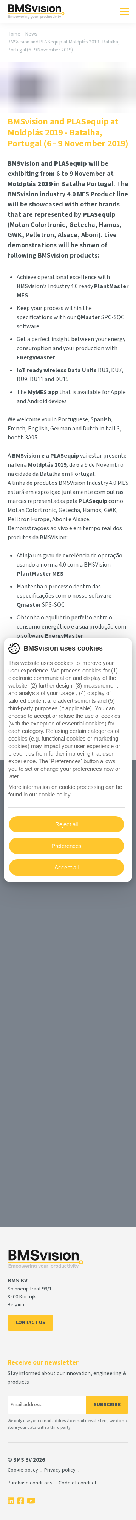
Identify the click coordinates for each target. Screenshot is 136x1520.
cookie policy (54, 794)
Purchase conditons (30, 1483)
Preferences (66, 846)
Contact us (30, 1322)
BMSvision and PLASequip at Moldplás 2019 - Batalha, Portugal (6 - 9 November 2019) (63, 46)
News (31, 34)
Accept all (66, 867)
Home (14, 34)
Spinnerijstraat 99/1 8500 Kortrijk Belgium (30, 1297)
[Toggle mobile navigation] (124, 11)
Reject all (66, 824)
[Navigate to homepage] (36, 11)
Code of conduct (77, 1483)
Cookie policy (23, 1470)
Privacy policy (60, 1470)
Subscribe (107, 1404)
